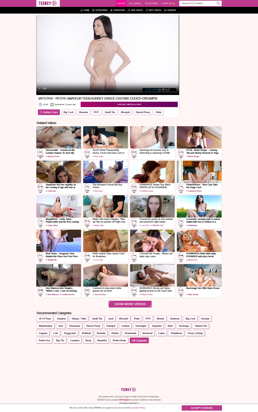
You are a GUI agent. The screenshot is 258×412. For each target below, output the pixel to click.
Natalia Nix (52, 260)
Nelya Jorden (147, 294)
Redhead (86, 333)
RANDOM (171, 10)
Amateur (61, 318)
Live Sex (121, 3)
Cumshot (74, 340)
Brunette (83, 112)
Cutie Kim (51, 191)
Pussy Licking (195, 333)
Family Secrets (67, 294)
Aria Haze (98, 191)
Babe (170, 325)
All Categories (139, 340)
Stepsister (157, 325)
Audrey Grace (50, 112)
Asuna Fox (192, 260)
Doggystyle (70, 333)
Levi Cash (98, 260)
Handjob (110, 325)
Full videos (135, 3)
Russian (205, 318)
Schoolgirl (140, 325)
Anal (110, 318)
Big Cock (68, 112)
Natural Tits (201, 325)
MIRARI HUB (157, 225)
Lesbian (125, 325)
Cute (55, 333)
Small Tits (110, 112)
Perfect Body (119, 340)
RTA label (124, 400)
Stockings (184, 325)
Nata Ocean (193, 294)
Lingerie (43, 333)
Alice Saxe (98, 156)
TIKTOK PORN (151, 3)
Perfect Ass (44, 340)
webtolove (192, 225)
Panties (115, 333)
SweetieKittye (100, 294)
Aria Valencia (53, 294)
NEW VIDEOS (137, 10)
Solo (60, 325)
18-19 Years (45, 318)
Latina (161, 333)
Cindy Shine (52, 225)
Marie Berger (193, 156)
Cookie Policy (138, 408)
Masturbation (45, 325)
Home (86, 10)
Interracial (147, 333)
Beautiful (102, 340)
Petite (158, 112)
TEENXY (48, 3)
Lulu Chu (145, 225)
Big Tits (60, 340)
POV (96, 112)
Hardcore (175, 318)
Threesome (74, 325)
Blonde (160, 318)
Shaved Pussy (143, 112)
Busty (88, 340)
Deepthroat (176, 333)
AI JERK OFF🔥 (168, 3)
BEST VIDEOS (155, 10)
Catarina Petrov (195, 191)
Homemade (130, 333)
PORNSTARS (119, 10)
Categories (101, 10)
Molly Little (99, 225)
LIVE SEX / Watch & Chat (129, 104)
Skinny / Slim (79, 318)
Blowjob (125, 112)
